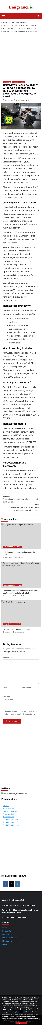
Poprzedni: (20, 499)
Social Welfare (8, 808)
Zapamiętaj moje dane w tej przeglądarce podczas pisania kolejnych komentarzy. (20, 712)
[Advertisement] (21, 56)
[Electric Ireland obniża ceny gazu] (21, 613)
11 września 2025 (19, 557)
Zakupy (19, 546)
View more (9, 1020)
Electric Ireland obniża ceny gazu (16, 629)
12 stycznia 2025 (20, 100)
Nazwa (6, 687)
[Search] (38, 16)
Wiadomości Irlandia (18, 82)
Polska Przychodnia (10, 819)
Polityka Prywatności (10, 937)
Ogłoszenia (6, 931)
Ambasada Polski (9, 814)
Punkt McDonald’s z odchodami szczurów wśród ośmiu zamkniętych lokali (20, 911)
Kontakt (5, 944)
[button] (3, 16)
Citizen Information (10, 811)
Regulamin (6, 934)
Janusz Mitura (9, 100)
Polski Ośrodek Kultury (11, 825)
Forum (4, 927)
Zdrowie (19, 585)
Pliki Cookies (7, 941)
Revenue (6, 806)
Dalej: (25, 507)
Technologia (7, 82)
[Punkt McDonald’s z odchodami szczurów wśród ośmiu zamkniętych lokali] (21, 575)
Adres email (27, 687)
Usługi (5, 624)
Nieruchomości (8, 817)
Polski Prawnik (8, 822)
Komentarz (8, 657)
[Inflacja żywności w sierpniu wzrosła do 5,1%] (21, 536)
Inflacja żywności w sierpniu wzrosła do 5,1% (18, 905)
